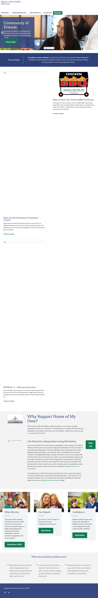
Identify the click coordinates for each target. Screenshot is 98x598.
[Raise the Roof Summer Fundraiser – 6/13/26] (24, 143)
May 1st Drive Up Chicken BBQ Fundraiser (73, 100)
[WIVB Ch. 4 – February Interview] (24, 313)
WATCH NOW (40, 433)
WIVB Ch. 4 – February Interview (19, 387)
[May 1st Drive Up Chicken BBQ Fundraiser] (73, 84)
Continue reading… (9, 234)
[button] (2, 32)
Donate (57, 13)
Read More (46, 530)
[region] (49, 32)
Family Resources (19, 13)
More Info (90, 444)
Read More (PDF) (14, 544)
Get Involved (34, 13)
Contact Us (48, 13)
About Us (4, 13)
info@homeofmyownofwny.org (50, 480)
